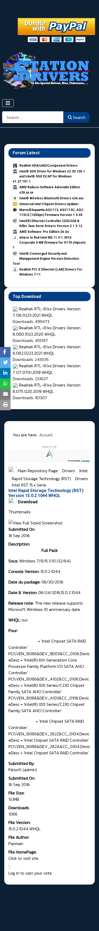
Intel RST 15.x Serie (29, 485)
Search (79, 117)
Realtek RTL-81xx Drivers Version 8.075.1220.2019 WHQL (47, 388)
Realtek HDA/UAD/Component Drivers (48, 165)
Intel (83, 470)
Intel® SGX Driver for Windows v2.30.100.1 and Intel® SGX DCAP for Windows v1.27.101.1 (49, 176)
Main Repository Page (37, 470)
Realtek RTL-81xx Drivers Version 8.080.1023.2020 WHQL (47, 331)
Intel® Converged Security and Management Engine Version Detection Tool (46, 259)
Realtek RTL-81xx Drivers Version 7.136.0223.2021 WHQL (47, 312)
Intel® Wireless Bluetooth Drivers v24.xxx (51, 198)
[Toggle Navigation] (8, 103)
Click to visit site (23, 858)
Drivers (69, 470)
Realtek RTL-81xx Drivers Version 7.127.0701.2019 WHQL (47, 369)
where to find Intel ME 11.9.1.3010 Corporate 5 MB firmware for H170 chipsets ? (49, 242)
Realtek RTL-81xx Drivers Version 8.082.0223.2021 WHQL (47, 350)
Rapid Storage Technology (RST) (42, 478)
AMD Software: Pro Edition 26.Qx (44, 232)
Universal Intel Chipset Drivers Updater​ (49, 204)
